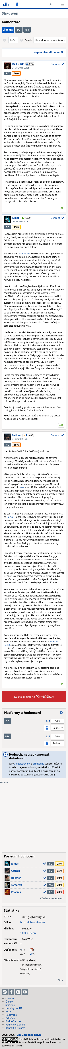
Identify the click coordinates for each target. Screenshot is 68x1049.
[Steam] (5, 992)
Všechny (8, 29)
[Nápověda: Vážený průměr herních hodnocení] (61, 712)
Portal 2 (10, 516)
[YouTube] (25, 992)
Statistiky (10, 1005)
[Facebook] (11, 992)
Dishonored (23, 253)
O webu (9, 998)
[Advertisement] (34, 815)
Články (9, 1001)
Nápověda (11, 1014)
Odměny (10, 1018)
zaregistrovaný (22, 763)
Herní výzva (11, 1008)
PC (18, 29)
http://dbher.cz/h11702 (32, 922)
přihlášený (38, 763)
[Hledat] (51, 4)
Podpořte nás (13, 1021)
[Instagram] (18, 992)
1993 (22, 487)
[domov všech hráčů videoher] (5, 4)
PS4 (27, 29)
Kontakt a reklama (15, 1027)
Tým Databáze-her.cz (28, 1034)
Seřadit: (29, 40)
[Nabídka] (62, 4)
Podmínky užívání (15, 1024)
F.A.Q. (8, 1011)
